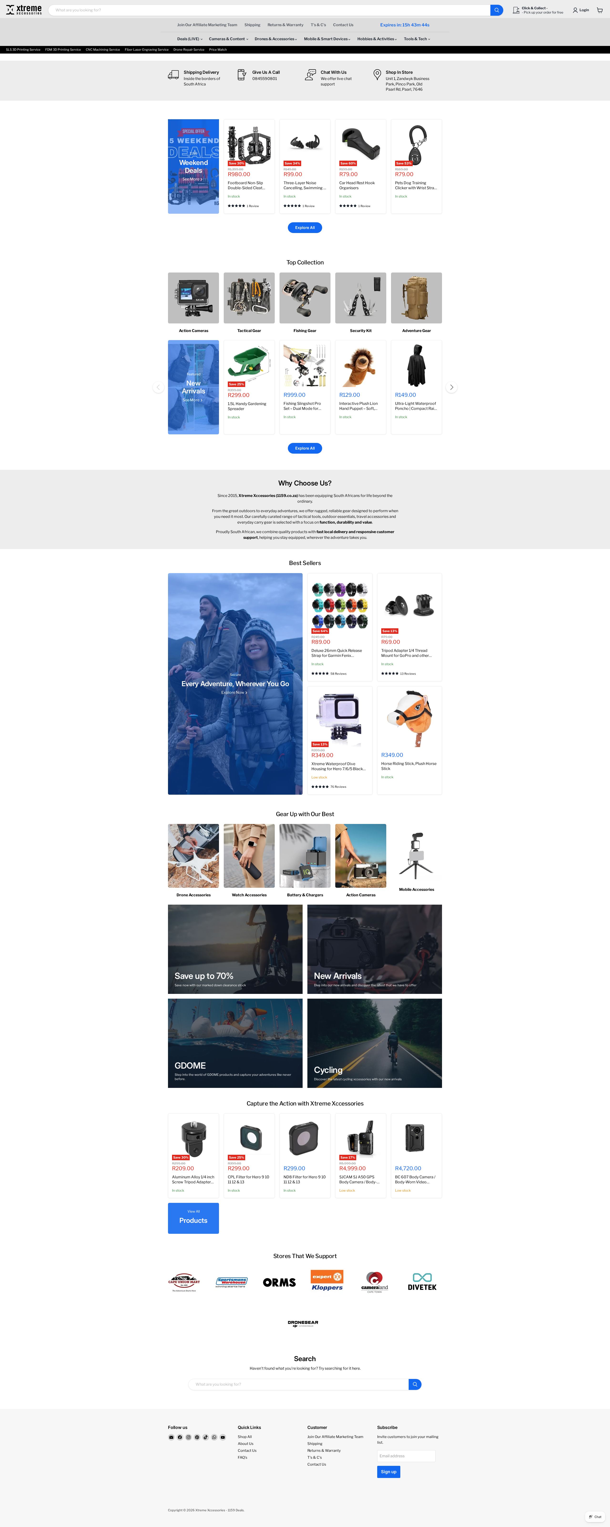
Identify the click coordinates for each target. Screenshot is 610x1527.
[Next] (451, 387)
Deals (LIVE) (188, 39)
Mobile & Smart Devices (326, 39)
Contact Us (343, 25)
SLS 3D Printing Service (23, 49)
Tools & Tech (415, 39)
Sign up (388, 1471)
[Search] (496, 10)
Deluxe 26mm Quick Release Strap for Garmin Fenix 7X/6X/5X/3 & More (336, 655)
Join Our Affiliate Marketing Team (207, 25)
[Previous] (158, 387)
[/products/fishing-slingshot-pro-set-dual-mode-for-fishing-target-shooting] (305, 365)
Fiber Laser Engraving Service (147, 49)
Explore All (305, 227)
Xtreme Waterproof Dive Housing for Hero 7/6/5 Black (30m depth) (337, 769)
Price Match (218, 49)
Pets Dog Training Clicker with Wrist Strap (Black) (416, 188)
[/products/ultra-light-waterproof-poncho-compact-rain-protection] (416, 365)
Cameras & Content (227, 39)
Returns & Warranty (286, 25)
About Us (246, 1444)
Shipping (252, 25)
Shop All (245, 1437)
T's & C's (318, 25)
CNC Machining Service (103, 49)
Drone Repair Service (188, 49)
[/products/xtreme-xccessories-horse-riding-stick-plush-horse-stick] (409, 718)
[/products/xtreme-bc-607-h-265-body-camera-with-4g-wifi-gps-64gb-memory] (416, 1138)
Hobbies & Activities (376, 39)
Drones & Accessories (275, 39)
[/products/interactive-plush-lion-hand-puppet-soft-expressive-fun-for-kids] (360, 365)
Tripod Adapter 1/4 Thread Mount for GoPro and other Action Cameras (405, 655)
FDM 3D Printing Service (63, 49)
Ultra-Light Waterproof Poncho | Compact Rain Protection (415, 408)
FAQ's (242, 1457)
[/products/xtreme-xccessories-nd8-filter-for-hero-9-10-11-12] (305, 1138)
